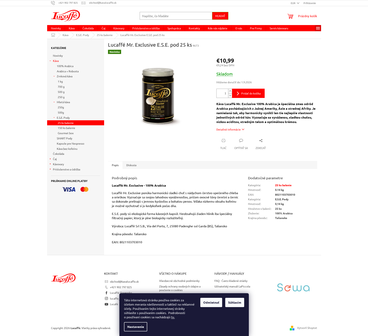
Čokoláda (58, 153)
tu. (173, 317)
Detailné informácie (228, 129)
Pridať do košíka (251, 93)
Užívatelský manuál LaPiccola (232, 286)
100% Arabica (65, 66)
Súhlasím (234, 302)
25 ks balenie (66, 123)
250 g (61, 97)
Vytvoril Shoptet (307, 327)
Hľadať (220, 16)
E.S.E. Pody (63, 117)
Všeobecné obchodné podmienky (179, 280)
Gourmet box (66, 133)
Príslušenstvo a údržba (66, 169)
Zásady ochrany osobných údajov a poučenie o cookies (180, 288)
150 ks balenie (66, 128)
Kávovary (58, 164)
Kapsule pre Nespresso (70, 143)
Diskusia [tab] (131, 165)
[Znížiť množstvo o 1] (230, 95)
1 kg (60, 81)
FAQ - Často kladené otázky (230, 280)
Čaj (55, 159)
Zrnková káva (64, 76)
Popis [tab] (115, 165)
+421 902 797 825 (121, 287)
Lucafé (114, 304)
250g (61, 107)
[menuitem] (56, 28)
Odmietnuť (211, 302)
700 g (61, 86)
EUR (293, 3)
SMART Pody (64, 138)
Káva (56, 60)
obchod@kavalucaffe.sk (124, 281)
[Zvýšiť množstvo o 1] (230, 91)
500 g (61, 91)
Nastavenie (135, 327)
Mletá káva (63, 102)
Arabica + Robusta (68, 71)
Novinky (58, 55)
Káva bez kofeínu (67, 148)
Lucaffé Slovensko (121, 292)
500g (61, 112)
